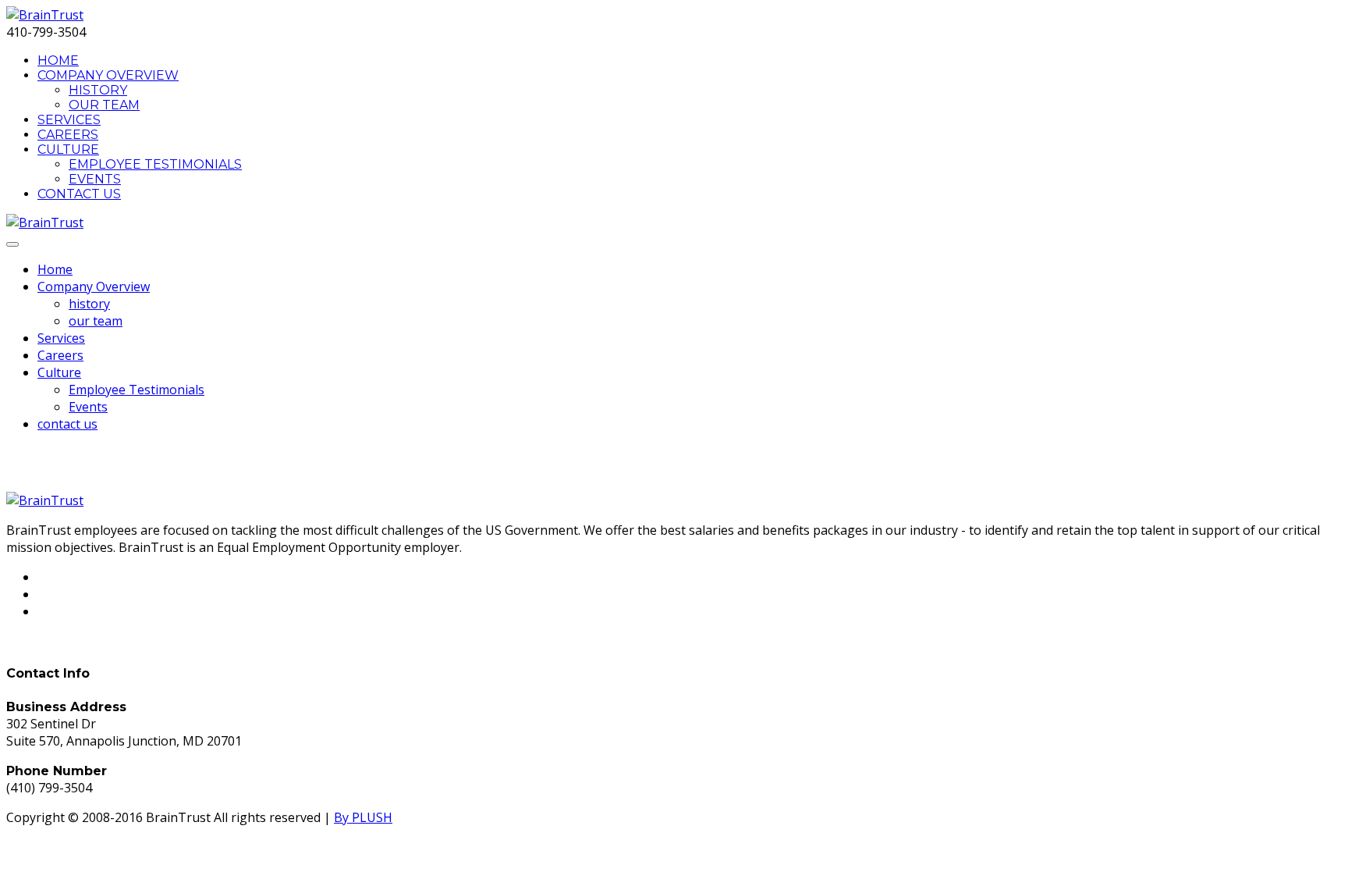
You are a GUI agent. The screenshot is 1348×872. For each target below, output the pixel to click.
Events (95, 179)
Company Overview (108, 75)
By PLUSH (363, 817)
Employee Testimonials (155, 164)
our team (104, 105)
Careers (67, 134)
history (98, 90)
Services (69, 119)
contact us (79, 194)
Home (58, 60)
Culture (68, 149)
